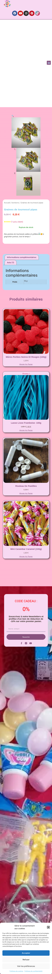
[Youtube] (20, 13)
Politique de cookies (16, 971)
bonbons (15, 203)
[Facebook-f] (21, 643)
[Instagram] (26, 13)
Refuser (26, 959)
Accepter (26, 953)
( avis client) (17, 222)
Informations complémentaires (21, 257)
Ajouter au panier (26, 364)
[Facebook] (14, 13)
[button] (48, 927)
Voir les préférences (26, 966)
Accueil (7, 203)
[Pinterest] (31, 13)
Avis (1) (10, 262)
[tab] (22, 257)
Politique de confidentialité (33, 971)
